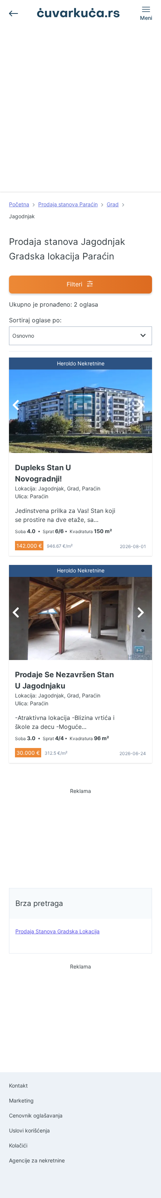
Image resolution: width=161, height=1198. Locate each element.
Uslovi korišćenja (29, 1130)
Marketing (21, 1100)
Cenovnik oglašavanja (36, 1115)
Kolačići (18, 1145)
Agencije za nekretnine (37, 1160)
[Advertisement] (80, 111)
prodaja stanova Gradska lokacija (57, 931)
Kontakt (18, 1085)
